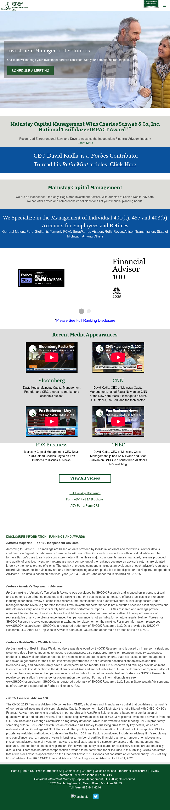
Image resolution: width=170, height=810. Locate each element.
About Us (28, 771)
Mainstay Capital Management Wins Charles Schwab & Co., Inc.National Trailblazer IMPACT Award (85, 126)
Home (15, 771)
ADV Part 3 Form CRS (85, 505)
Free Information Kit (49, 771)
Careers (87, 771)
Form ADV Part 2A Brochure (84, 499)
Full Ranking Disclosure (85, 493)
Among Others (92, 236)
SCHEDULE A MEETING (30, 70)
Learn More (85, 143)
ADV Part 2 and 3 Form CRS (93, 775)
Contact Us (72, 771)
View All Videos (85, 478)
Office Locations (105, 771)
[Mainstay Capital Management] (15, 5)
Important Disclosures (132, 771)
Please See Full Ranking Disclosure (85, 320)
